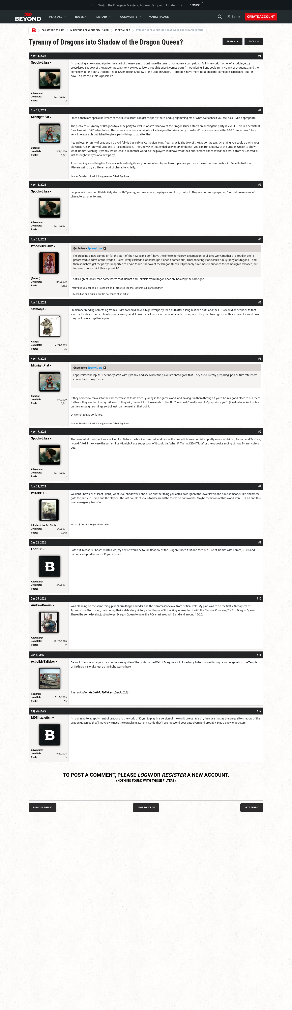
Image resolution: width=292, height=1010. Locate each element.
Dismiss (195, 5)
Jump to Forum (146, 807)
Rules (79, 16)
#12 (259, 711)
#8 (259, 486)
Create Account (261, 16)
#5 (259, 302)
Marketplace (159, 16)
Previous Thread (42, 807)
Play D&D (56, 16)
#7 (259, 431)
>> (104, 248)
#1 (259, 55)
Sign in (236, 16)
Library (102, 16)
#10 (259, 598)
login (144, 775)
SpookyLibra (95, 248)
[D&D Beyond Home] (28, 17)
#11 (259, 654)
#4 (259, 239)
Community (128, 16)
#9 (259, 542)
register (174, 775)
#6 (259, 358)
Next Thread (252, 807)
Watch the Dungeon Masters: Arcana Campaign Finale (136, 5)
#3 (259, 184)
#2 (259, 110)
